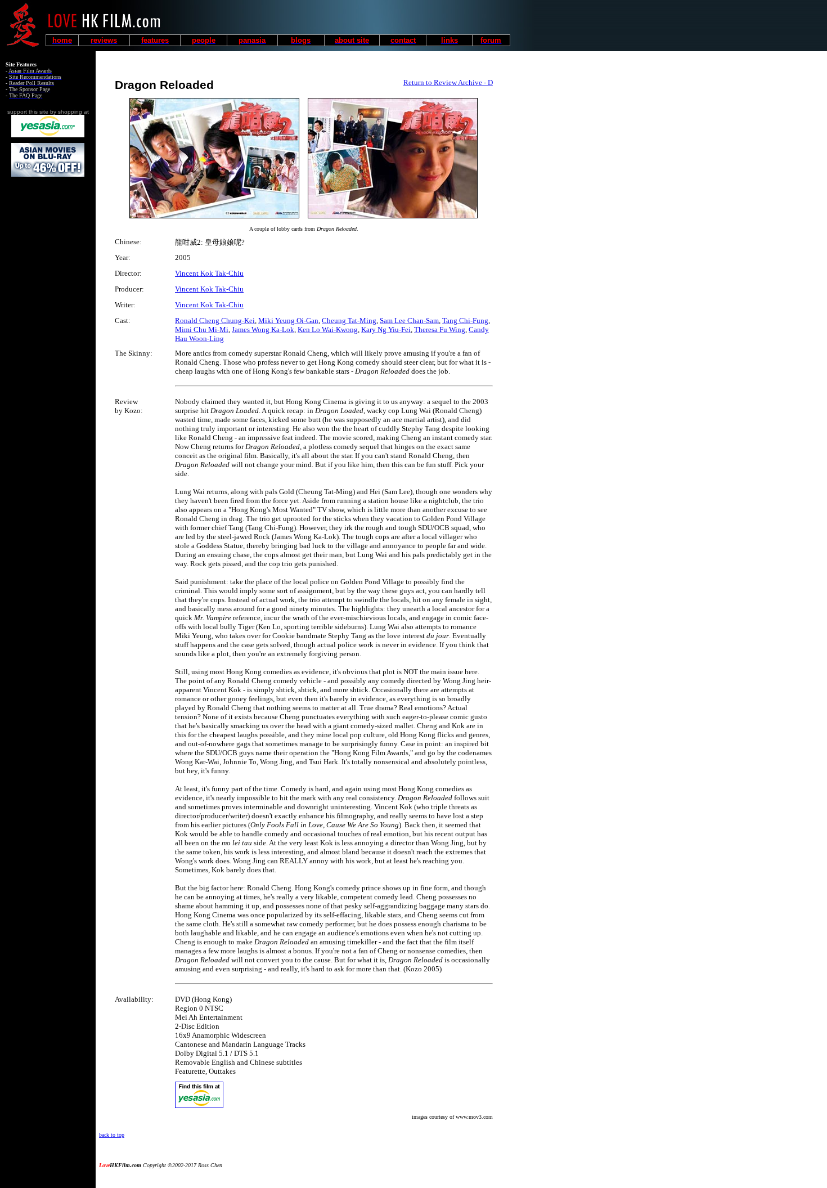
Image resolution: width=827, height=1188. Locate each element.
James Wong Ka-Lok (263, 329)
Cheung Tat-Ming (349, 320)
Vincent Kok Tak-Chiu (209, 273)
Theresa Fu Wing (439, 329)
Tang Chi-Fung (465, 320)
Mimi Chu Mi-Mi (201, 329)
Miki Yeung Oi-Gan (288, 320)
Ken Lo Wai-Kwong (328, 329)
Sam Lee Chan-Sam (409, 320)
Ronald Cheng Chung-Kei (215, 320)
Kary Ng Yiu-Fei (386, 329)
